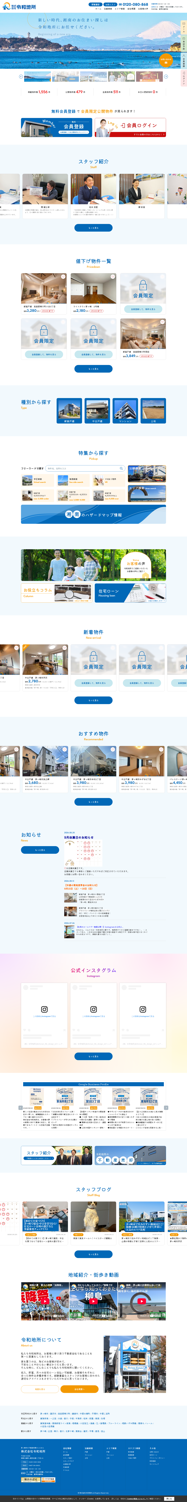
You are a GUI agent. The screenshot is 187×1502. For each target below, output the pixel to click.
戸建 (86, 1452)
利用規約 (153, 1461)
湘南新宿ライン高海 (61, 1423)
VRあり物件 (132, 1458)
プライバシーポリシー (157, 1458)
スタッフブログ (68, 1461)
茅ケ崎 (43, 1431)
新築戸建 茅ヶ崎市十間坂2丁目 (92, 894)
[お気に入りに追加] (63, 276)
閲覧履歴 (95, 4)
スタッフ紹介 (67, 1458)
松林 (85, 1418)
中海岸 (79, 1418)
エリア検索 (120, 8)
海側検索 (131, 1455)
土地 (86, 1458)
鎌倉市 (75, 1413)
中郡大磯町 (85, 1413)
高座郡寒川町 (64, 1413)
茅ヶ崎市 (44, 1413)
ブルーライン (114, 1423)
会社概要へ (79, 1389)
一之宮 (53, 1418)
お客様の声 (143, 8)
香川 (66, 1418)
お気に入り (110, 4)
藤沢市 (53, 1413)
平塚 (91, 1431)
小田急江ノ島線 (87, 1423)
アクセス (66, 1470)
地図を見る (40, 1389)
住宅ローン (153, 1455)
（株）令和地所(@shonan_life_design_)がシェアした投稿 (46, 1044)
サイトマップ (154, 1464)
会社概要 (131, 8)
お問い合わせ (154, 1452)
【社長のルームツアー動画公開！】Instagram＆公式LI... (99, 927)
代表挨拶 (66, 1467)
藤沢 (85, 1431)
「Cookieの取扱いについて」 (136, 1499)
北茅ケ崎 (70, 1431)
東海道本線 (45, 1423)
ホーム (98, 8)
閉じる (169, 1499)
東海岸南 (44, 1418)
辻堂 (50, 1431)
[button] (21, 77)
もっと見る (93, 227)
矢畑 (103, 1418)
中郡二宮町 (105, 1413)
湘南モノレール (145, 1423)
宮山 (103, 1431)
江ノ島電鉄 (101, 1423)
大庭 (60, 1418)
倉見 (97, 1431)
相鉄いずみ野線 (129, 1423)
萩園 (91, 1418)
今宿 (72, 1418)
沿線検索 (108, 8)
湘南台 (79, 1431)
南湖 (97, 1418)
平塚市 (95, 1413)
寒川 (56, 1431)
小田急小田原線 (47, 1426)
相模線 (75, 1423)
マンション (88, 1455)
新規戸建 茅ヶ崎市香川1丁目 (91, 908)
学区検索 (131, 1452)
